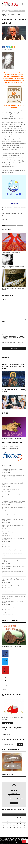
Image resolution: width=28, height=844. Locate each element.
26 (10, 827)
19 (10, 825)
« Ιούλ (3, 833)
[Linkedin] (6, 46)
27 (14, 827)
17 (3, 825)
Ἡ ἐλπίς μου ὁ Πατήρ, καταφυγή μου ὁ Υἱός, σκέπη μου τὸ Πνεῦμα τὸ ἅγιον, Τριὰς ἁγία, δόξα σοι (13, 366)
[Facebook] (3, 46)
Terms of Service (13, 343)
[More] (13, 46)
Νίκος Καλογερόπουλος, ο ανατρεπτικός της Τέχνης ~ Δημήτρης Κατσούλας (13, 613)
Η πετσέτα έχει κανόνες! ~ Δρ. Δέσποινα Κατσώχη (13, 514)
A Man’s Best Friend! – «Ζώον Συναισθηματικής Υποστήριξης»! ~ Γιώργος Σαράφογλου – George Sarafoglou (12, 483)
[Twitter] (8, 46)
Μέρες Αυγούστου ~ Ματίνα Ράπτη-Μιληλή (11, 585)
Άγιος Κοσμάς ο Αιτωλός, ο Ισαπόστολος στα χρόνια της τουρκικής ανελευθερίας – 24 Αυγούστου (13, 502)
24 (3, 827)
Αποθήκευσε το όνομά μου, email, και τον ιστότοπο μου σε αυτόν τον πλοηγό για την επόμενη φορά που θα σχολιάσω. (13, 337)
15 (20, 823)
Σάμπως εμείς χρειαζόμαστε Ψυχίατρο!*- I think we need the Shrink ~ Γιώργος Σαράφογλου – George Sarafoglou (13, 579)
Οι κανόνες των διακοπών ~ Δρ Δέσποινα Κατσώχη (13, 596)
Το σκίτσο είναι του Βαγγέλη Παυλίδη (11, 438)
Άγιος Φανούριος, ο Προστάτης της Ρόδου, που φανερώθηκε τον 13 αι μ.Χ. (12, 470)
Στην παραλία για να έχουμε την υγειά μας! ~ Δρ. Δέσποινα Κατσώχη (12, 572)
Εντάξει (2, 843)
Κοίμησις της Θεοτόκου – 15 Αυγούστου (11, 544)
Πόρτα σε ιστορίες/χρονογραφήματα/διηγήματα (12, 11)
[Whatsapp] (11, 46)
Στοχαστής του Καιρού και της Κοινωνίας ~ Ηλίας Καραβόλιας (13, 520)
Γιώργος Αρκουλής (7, 49)
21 (17, 825)
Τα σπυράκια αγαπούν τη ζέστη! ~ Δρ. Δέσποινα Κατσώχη (12, 602)
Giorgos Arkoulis (6, 14)
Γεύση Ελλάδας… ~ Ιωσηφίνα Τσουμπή (10, 489)
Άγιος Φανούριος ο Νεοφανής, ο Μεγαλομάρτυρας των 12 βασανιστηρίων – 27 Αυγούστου (13, 476)
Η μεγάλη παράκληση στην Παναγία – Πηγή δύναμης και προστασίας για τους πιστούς (13, 554)
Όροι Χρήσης (20, 798)
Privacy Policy (5, 343)
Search (20, 744)
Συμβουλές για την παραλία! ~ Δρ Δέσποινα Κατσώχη (13, 607)
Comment (4, 299)
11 (7, 823)
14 (17, 823)
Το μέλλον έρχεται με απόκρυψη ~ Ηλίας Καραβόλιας (13, 566)
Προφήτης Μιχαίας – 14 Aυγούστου (10, 550)
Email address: (14, 793)
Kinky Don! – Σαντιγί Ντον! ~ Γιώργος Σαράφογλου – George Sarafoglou (13, 508)
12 (10, 823)
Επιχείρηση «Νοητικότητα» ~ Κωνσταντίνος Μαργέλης (12, 532)
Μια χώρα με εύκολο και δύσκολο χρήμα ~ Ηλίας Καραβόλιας (13, 561)
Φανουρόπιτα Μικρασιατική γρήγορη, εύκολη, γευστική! (12, 495)
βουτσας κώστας (9, 225)
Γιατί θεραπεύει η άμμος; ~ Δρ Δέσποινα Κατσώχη (13, 591)
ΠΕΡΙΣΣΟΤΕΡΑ (8, 723)
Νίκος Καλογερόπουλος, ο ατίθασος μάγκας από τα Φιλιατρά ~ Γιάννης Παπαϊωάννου (13, 526)
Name (3, 321)
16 (24, 823)
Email (3, 328)
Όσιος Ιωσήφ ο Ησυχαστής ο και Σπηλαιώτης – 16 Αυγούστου (13, 539)
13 (14, 823)
